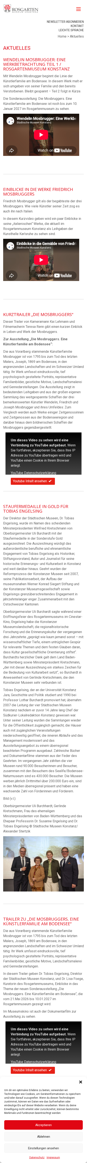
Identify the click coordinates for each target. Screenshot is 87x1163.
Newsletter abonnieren (65, 21)
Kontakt (77, 26)
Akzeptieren (43, 1125)
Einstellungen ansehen (43, 1148)
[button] (81, 1082)
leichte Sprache (71, 30)
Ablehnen (43, 1137)
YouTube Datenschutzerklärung (33, 473)
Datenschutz (37, 1157)
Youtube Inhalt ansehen (30, 481)
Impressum (53, 1157)
